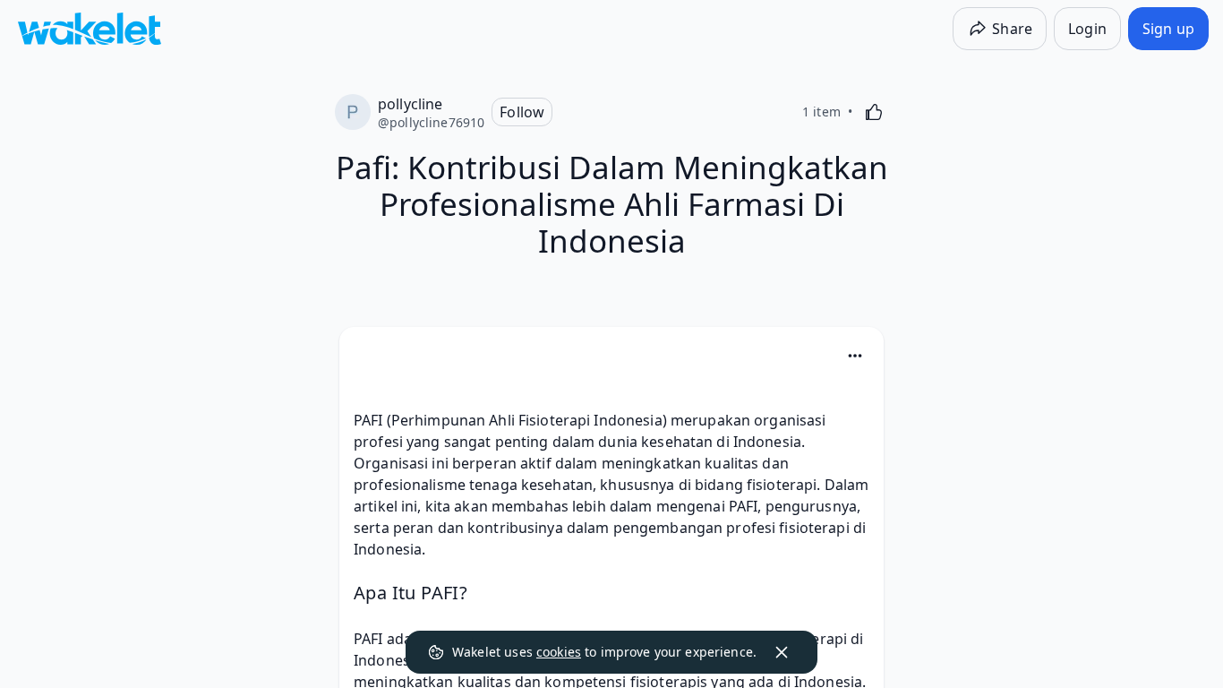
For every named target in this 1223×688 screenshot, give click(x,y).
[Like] (874, 112)
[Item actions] (855, 355)
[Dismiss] (781, 652)
